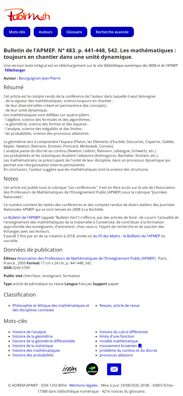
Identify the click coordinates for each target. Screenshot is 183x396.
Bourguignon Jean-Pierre (39, 78)
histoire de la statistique (32, 345)
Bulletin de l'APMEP (24, 217)
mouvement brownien (118, 345)
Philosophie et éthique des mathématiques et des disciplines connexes (50, 308)
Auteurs (45, 31)
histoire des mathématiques (36, 350)
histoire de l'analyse (29, 331)
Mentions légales (83, 385)
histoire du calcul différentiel (124, 331)
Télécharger (15, 70)
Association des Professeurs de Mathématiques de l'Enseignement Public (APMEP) (86, 258)
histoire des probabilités (33, 355)
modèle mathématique (119, 341)
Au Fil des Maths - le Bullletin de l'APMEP (126, 236)
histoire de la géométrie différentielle (43, 341)
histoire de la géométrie (32, 336)
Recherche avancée (112, 31)
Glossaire (74, 31)
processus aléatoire (116, 355)
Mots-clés (17, 31)
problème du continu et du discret (128, 350)
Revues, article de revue (119, 305)
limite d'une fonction (117, 336)
